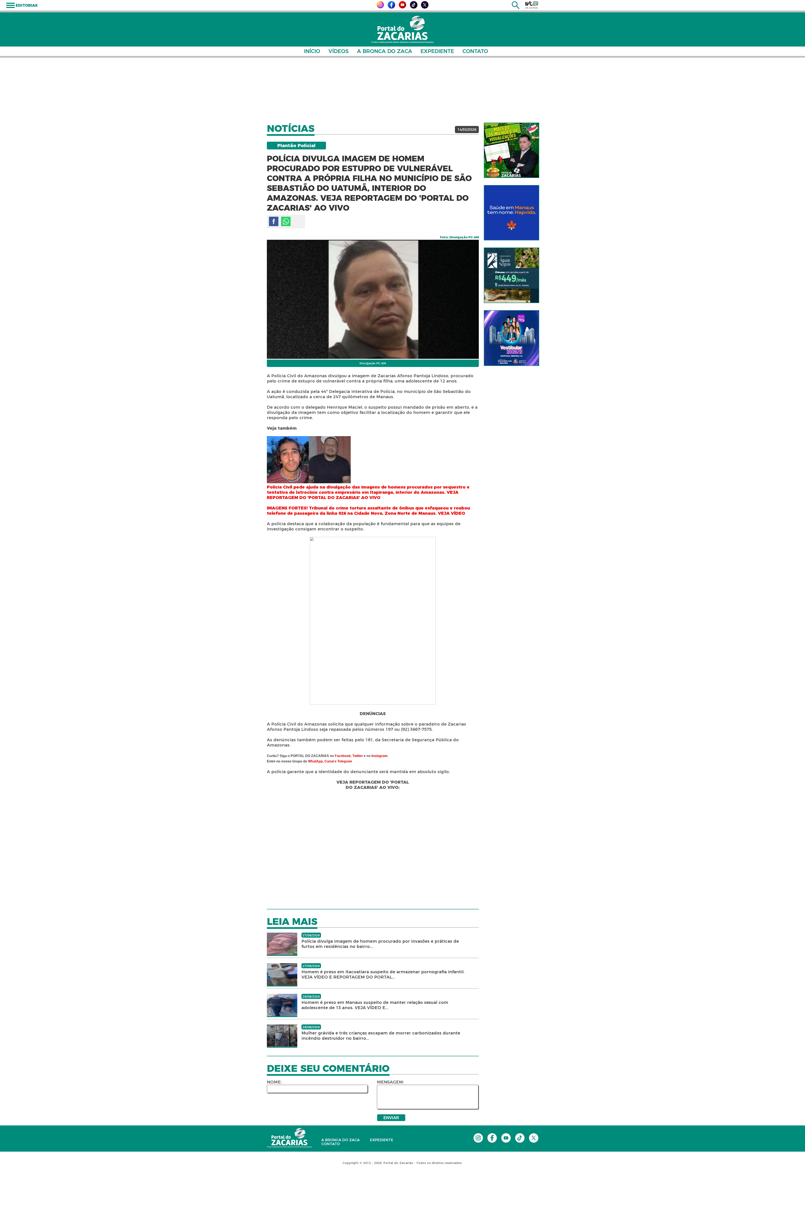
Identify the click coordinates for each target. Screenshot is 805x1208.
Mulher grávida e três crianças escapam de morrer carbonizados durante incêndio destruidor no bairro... (380, 1035)
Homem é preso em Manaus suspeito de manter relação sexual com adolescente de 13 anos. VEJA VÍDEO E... (374, 1005)
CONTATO (475, 51)
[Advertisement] (402, 90)
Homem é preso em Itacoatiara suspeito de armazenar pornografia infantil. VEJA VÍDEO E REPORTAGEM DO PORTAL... (383, 974)
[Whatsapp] (286, 221)
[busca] (515, 8)
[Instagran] (380, 7)
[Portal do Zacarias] (402, 29)
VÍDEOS (338, 51)
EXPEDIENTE (437, 51)
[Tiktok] (413, 7)
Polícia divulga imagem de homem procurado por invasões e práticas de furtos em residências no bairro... (380, 944)
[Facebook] (391, 7)
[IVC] (531, 5)
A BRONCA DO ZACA (384, 51)
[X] (424, 7)
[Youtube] (402, 7)
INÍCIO (312, 51)
